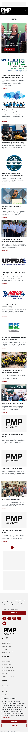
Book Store (5, 673)
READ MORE (9, 49)
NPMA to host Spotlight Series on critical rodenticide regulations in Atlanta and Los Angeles (12, 77)
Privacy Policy (2, 731)
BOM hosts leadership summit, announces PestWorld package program (11, 241)
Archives (5, 695)
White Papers (6, 692)
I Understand (14, 721)
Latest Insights (6, 661)
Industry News (6, 664)
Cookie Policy (5, 717)
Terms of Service (10, 731)
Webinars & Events (8, 676)
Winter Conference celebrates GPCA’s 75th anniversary (12, 31)
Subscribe (14, 613)
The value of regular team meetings (12, 143)
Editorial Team (6, 646)
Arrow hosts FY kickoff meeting (11, 468)
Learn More (14, 725)
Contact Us (5, 649)
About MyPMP (6, 643)
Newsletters (6, 686)
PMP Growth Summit (8, 670)
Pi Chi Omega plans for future (10, 499)
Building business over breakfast (12, 403)
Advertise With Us (7, 652)
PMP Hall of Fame (7, 667)
